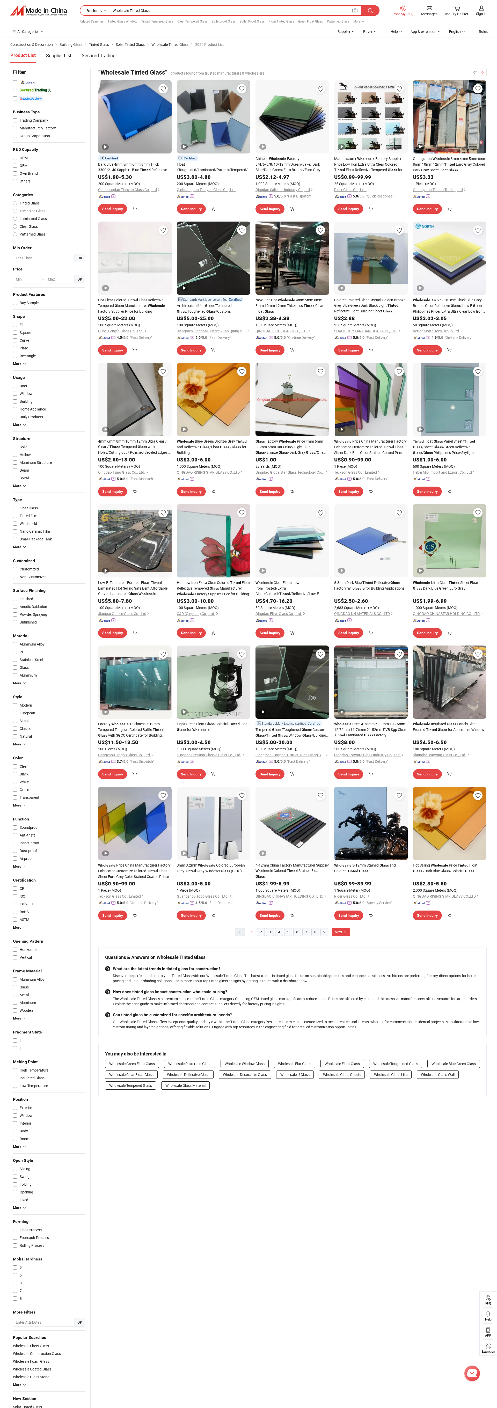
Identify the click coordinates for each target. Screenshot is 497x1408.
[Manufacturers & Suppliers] (38, 10)
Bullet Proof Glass (252, 21)
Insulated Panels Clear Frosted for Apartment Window (448, 726)
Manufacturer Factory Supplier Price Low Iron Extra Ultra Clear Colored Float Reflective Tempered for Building (368, 164)
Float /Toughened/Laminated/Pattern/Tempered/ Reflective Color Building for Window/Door (213, 167)
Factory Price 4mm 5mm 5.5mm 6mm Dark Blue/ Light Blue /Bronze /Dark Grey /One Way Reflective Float (289, 447)
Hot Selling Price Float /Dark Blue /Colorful (445, 868)
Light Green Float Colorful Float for (213, 726)
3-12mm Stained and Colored (365, 868)
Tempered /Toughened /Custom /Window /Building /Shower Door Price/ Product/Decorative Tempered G (291, 732)
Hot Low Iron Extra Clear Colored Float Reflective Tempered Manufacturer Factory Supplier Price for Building (213, 588)
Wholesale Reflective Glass (188, 1074)
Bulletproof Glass (224, 21)
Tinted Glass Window (122, 21)
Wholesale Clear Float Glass (131, 1074)
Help (394, 31)
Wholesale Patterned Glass (189, 1063)
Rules (483, 31)
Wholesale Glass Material (185, 1085)
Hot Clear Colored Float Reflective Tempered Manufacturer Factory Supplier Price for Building (131, 305)
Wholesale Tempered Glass (130, 1085)
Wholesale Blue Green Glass (454, 1063)
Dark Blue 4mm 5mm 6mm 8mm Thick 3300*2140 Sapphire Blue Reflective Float (132, 167)
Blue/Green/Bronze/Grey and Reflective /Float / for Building (212, 447)
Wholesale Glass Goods (342, 1074)
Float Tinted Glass (281, 21)
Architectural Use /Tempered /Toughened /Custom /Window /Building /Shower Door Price (212, 308)
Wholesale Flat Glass (294, 1063)
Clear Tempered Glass (192, 21)
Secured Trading (98, 55)
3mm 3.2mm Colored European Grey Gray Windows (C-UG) (211, 868)
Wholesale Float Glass (342, 1063)
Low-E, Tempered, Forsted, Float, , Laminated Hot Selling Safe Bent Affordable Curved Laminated (132, 588)
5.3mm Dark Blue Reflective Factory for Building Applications (369, 585)
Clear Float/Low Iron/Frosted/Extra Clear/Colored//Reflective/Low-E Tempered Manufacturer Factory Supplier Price (287, 588)
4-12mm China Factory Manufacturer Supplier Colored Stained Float (292, 870)
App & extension (423, 31)
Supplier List (58, 55)
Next (339, 931)
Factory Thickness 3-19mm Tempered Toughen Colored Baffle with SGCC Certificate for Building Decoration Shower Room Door (131, 729)
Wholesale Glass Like (390, 1074)
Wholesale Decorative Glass (245, 1074)
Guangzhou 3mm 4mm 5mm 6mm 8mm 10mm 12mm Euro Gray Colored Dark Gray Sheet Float (449, 164)
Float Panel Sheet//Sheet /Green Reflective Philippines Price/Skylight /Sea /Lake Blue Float (444, 447)
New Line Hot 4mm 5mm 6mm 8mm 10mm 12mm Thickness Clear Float (289, 305)
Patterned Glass (338, 21)
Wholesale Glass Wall (438, 1074)
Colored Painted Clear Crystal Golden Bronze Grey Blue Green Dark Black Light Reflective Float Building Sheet (369, 305)
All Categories (28, 31)
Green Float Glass (310, 21)
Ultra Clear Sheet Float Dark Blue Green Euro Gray (445, 585)
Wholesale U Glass (295, 1074)
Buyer (367, 31)
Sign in (481, 13)
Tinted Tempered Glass (157, 21)
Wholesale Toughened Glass (395, 1063)
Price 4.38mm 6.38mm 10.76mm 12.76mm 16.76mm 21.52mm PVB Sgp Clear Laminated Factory (370, 729)
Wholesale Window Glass (245, 1063)
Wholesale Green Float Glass (132, 1063)
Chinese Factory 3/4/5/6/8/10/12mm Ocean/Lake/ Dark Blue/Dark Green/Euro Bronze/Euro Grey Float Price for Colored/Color (289, 164)
